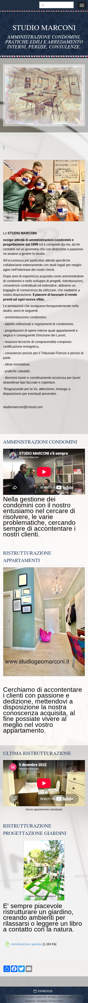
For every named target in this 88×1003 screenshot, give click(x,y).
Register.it (30, 1001)
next (71, 95)
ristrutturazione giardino (26, 944)
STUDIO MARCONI (44, 27)
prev (16, 95)
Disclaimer (42, 1001)
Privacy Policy (56, 1001)
